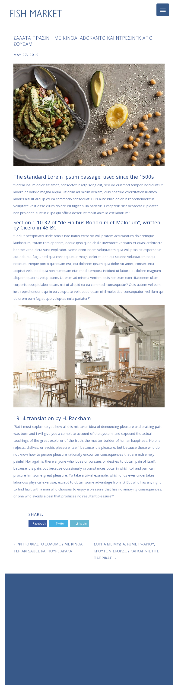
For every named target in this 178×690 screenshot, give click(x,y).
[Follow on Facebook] (151, 642)
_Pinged (159, 672)
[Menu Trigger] (162, 9)
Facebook (39, 524)
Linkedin (81, 524)
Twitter (60, 524)
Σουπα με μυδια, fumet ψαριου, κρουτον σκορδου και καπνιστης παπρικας (126, 551)
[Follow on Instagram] (161, 642)
